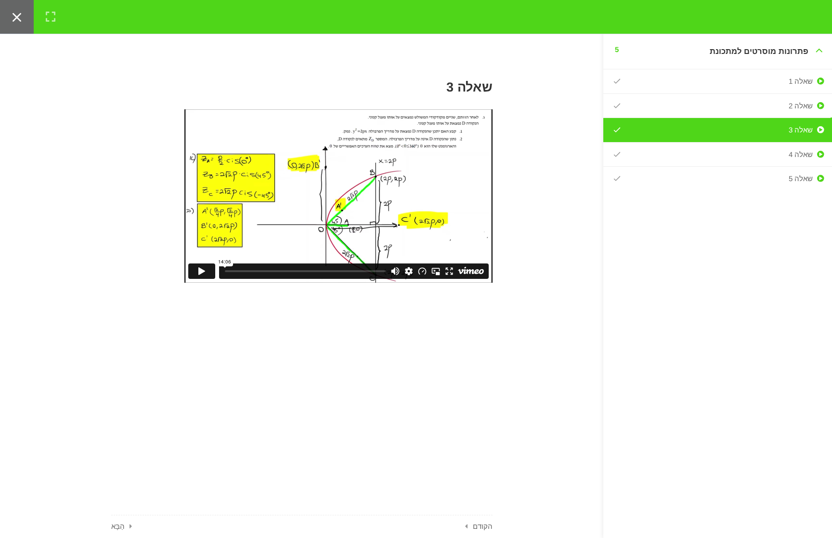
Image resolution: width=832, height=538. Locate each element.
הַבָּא (118, 526)
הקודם (483, 526)
